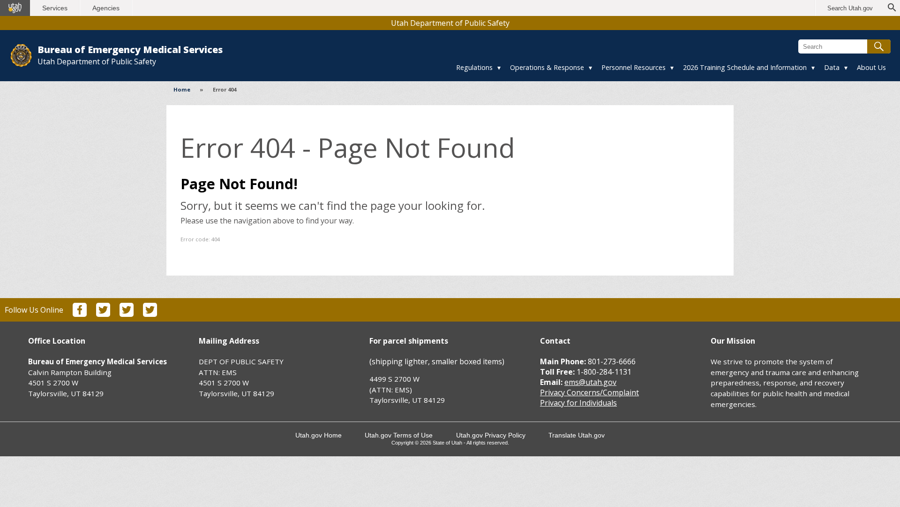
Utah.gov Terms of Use (399, 435)
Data (832, 67)
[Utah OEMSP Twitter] (103, 314)
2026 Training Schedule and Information (745, 67)
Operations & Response (547, 67)
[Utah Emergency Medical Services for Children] (127, 314)
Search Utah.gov (850, 8)
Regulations (474, 67)
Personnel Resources (633, 67)
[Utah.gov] (15, 8)
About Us (871, 67)
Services (55, 8)
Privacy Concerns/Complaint (589, 392)
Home (181, 89)
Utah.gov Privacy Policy (490, 435)
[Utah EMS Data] (150, 314)
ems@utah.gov (590, 382)
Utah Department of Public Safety (450, 23)
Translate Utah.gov (576, 435)
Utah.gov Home (318, 435)
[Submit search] (879, 46)
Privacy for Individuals (578, 403)
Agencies (106, 8)
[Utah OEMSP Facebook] (80, 314)
